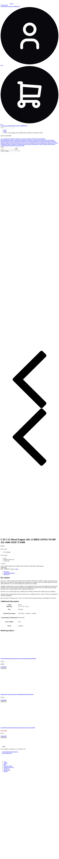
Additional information (9, 573)
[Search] (16, 149)
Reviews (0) (7, 574)
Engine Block (12, 145)
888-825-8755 (8, 753)
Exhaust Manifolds (31, 141)
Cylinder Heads (4, 145)
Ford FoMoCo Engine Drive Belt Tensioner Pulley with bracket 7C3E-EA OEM (18, 727)
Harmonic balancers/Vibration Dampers (10, 143)
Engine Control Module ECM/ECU (18, 141)
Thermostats (4, 144)
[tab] (31, 571)
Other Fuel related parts (30, 143)
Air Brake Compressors (15, 138)
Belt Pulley (34, 138)
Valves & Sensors (43, 144)
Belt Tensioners (41, 138)
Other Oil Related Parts (42, 143)
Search (2, 147)
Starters (56, 143)
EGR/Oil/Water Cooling (45, 140)
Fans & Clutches (40, 141)
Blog (5, 764)
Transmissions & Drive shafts (24, 144)
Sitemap (6, 771)
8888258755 (17, 6)
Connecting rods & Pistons (25, 140)
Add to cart (3, 567)
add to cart (3, 668)
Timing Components (12, 144)
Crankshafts (35, 140)
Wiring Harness (51, 144)
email (3, 751)
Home (5, 130)
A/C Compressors (5, 138)
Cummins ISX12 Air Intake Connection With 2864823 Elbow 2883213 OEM (17, 694)
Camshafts (16, 140)
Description (6, 571)
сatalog (11, 3)
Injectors (22, 143)
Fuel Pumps (18, 145)
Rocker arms (51, 143)
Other (5, 131)
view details (3, 666)
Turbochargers (35, 144)
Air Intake (23, 138)
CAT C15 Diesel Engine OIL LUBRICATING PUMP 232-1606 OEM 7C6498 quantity (22, 566)
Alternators (29, 138)
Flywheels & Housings (50, 141)
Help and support (8, 766)
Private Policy (7, 770)
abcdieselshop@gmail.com (7, 6)
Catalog (5, 763)
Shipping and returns (9, 767)
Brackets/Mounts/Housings (7, 140)
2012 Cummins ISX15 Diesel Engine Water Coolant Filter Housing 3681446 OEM (18, 658)
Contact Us (6, 768)
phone (3, 753)
